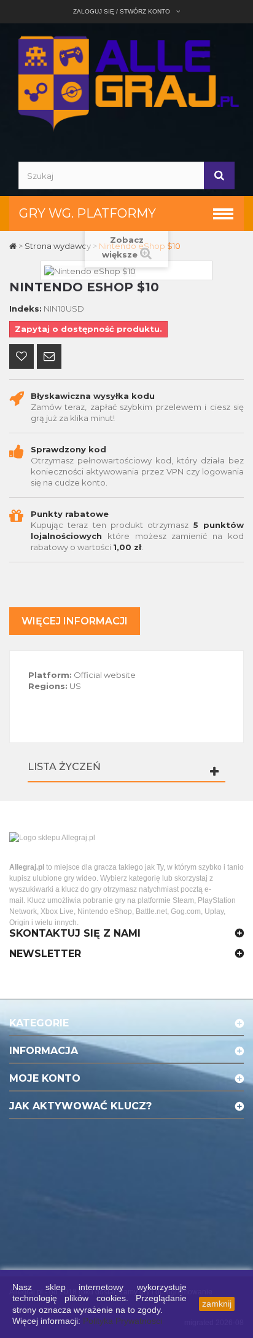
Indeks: (25, 308)
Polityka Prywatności (122, 1321)
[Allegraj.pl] (126, 81)
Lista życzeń (64, 767)
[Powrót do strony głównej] (13, 246)
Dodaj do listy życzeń (21, 357)
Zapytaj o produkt (49, 357)
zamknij (217, 1303)
